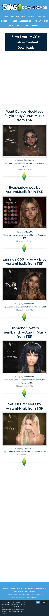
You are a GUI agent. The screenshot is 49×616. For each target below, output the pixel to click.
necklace (18, 163)
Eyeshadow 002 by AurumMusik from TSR (24, 189)
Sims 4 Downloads (24, 7)
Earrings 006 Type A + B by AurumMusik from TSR (24, 261)
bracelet (17, 451)
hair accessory (21, 380)
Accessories (29, 160)
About (44, 602)
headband (31, 380)
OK (38, 602)
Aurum (12, 163)
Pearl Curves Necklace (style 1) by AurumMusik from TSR (24, 115)
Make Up (29, 232)
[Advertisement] (24, 80)
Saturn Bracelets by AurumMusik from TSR (24, 406)
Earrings (17, 307)
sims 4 (25, 163)
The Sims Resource (36, 163)
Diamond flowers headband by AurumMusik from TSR (25, 332)
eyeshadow (18, 235)
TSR (24, 166)
